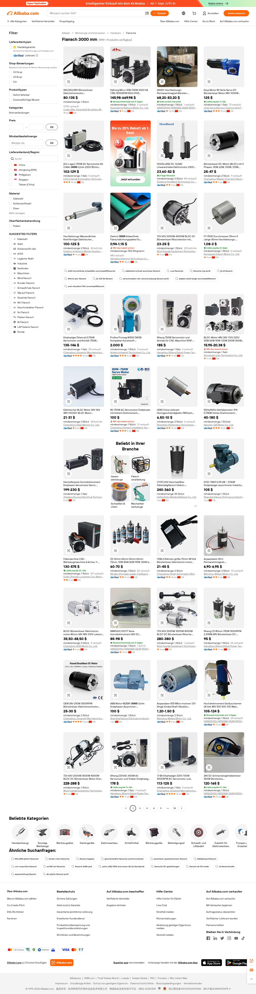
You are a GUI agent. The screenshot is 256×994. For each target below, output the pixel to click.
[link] (251, 960)
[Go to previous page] (126, 808)
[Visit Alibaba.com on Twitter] (222, 938)
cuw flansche (176, 271)
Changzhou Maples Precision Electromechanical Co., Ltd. (224, 179)
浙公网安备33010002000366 (185, 988)
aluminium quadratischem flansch (170, 859)
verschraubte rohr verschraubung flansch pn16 (146, 278)
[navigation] (33, 421)
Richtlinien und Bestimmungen (73, 934)
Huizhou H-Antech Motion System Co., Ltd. (83, 251)
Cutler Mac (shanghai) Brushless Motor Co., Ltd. (83, 109)
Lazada (125, 978)
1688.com (89, 978)
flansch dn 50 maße (199, 866)
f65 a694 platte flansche (26, 859)
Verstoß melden (165, 934)
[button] (147, 13)
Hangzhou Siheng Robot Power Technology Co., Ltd (177, 352)
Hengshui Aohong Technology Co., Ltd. (130, 258)
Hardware (115, 33)
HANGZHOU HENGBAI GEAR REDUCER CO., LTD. (177, 107)
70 (174, 808)
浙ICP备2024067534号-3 (217, 988)
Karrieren (12, 918)
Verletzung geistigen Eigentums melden (173, 927)
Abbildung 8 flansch (206, 859)
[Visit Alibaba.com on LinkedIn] (215, 938)
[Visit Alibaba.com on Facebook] (208, 938)
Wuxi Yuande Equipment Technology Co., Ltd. (177, 251)
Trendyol (162, 978)
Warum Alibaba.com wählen (22, 898)
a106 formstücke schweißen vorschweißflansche (91, 271)
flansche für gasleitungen (166, 866)
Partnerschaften (215, 925)
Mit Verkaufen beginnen (219, 905)
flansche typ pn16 (201, 271)
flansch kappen (87, 859)
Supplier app (120, 962)
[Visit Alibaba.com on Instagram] (229, 938)
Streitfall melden (165, 911)
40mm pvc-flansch (77, 278)
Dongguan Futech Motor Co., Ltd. (222, 254)
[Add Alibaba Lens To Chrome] (61, 962)
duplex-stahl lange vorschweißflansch (197, 278)
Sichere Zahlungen (67, 898)
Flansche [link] (131, 33)
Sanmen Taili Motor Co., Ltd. (219, 424)
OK (51, 127)
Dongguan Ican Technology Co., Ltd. (223, 355)
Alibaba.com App (188, 962)
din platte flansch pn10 (57, 874)
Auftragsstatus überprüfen (220, 911)
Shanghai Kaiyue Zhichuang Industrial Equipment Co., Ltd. (224, 497)
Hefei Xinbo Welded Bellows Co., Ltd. (176, 497)
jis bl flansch (226, 271)
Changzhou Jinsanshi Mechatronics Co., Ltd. (83, 352)
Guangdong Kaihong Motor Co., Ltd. (129, 107)
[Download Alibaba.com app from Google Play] (237, 962)
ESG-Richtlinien (15, 911)
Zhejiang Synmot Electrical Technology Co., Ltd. (83, 497)
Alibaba (66, 33)
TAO (152, 978)
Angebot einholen (116, 905)
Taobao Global (139, 978)
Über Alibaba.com (17, 891)
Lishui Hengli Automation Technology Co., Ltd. (83, 179)
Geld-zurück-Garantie (68, 905)
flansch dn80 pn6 (83, 866)
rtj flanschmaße (226, 866)
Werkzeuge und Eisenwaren (90, 33)
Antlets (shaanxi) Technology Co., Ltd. (130, 352)
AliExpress (75, 978)
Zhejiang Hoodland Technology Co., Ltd (177, 181)
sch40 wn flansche (56, 866)
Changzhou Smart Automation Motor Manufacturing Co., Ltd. (177, 574)
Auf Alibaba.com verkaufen (220, 898)
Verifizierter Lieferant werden (222, 918)
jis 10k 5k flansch (104, 278)
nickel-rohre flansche (59, 859)
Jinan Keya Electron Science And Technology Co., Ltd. (224, 107)
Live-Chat (161, 905)
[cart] (194, 13)
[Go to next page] (182, 808)
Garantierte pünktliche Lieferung (74, 911)
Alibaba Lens (14, 962)
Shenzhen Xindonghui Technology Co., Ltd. (177, 424)
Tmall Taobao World (108, 978)
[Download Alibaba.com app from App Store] (211, 962)
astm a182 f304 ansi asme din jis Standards (123, 866)
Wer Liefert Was (178, 978)
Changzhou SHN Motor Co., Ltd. (80, 646)
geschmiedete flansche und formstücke (123, 859)
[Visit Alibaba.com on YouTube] (236, 938)
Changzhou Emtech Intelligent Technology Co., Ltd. (130, 427)
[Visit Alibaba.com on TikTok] (243, 938)
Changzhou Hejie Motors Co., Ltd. (81, 424)
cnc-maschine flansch (26, 866)
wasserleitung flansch (25, 874)
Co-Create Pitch (16, 905)
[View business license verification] (159, 989)
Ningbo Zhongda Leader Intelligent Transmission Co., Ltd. (130, 574)
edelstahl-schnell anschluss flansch (142, 271)
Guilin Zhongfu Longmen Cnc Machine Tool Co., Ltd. (83, 576)
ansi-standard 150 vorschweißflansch (86, 286)
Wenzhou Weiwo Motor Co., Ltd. (221, 574)
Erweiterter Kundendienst (71, 918)
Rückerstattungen (166, 918)
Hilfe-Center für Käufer (168, 898)
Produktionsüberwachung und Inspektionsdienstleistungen (73, 927)
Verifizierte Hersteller (118, 898)
